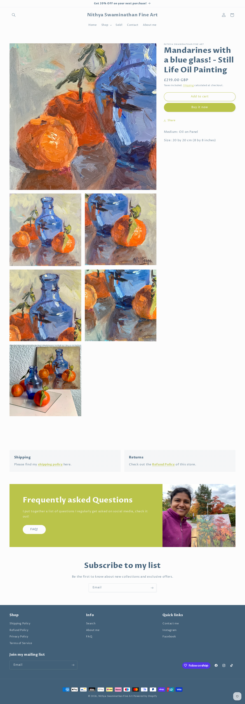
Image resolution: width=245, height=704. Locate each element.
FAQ (89, 637)
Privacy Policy (19, 637)
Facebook (169, 637)
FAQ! (34, 529)
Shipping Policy (20, 624)
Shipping (188, 85)
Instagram (169, 630)
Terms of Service (21, 643)
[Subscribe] (152, 587)
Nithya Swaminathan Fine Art (115, 696)
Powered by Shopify (145, 696)
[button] (14, 15)
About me (93, 630)
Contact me (170, 624)
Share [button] (171, 120)
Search (91, 624)
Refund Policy (19, 630)
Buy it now (199, 107)
